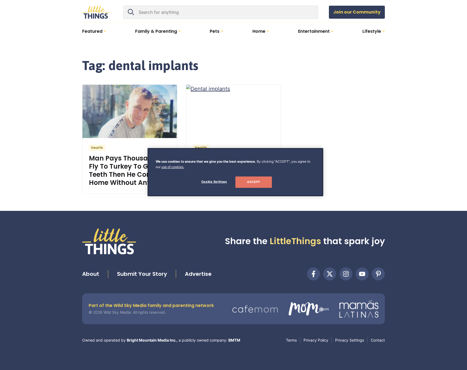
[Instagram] (345, 273)
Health (97, 147)
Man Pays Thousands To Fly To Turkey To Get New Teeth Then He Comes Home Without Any (129, 170)
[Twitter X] (329, 273)
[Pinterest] (378, 273)
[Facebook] (313, 273)
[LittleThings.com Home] (95, 12)
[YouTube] (362, 273)
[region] (235, 172)
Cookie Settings (214, 182)
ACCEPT (253, 182)
